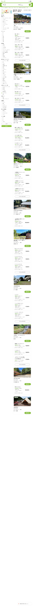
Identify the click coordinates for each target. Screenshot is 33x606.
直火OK (4, 89)
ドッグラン (4, 75)
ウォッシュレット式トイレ (6, 49)
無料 (3, 94)
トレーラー (4, 111)
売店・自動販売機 (5, 52)
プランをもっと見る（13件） (22, 196)
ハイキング (4, 74)
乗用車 (3, 110)
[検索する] (30, 5)
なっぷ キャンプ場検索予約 (4, 7)
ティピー (4, 25)
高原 (3, 36)
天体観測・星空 (5, 65)
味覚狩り (4, 78)
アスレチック (4, 69)
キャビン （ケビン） (5, 20)
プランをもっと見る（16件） (22, 60)
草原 (3, 40)
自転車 (3, 64)
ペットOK (4, 90)
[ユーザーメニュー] (30, 1)
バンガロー (4, 19)
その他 (3, 121)
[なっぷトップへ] (3, 1)
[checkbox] (1, 19)
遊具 (3, 70)
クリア (6, 123)
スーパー (4, 102)
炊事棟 (3, 53)
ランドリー (4, 48)
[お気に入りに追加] (29, 14)
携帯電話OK (4, 91)
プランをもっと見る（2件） (22, 321)
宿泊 (3, 97)
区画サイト (4, 21)
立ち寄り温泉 (4, 107)
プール (3, 63)
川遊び (3, 73)
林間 (3, 37)
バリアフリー (4, 57)
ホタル (3, 68)
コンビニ (4, 104)
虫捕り (3, 79)
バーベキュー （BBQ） (6, 60)
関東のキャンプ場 (11, 7)
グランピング (4, 29)
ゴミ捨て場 (4, 47)
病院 (3, 103)
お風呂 (3, 44)
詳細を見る (27, 31)
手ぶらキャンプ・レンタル (6, 86)
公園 (3, 41)
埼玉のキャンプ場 (16, 7)
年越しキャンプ (5, 83)
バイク (3, 114)
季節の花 (4, 80)
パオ (3, 26)
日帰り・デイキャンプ (6, 98)
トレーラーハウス (5, 24)
